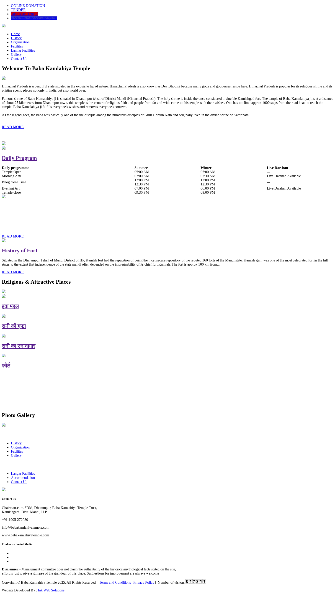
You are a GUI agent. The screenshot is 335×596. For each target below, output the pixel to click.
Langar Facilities (23, 50)
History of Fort (19, 250)
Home (15, 34)
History (16, 38)
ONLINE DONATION (28, 6)
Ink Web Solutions (51, 590)
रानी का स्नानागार (18, 346)
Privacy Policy (143, 582)
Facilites (17, 46)
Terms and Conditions (115, 582)
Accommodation (23, 478)
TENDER (18, 10)
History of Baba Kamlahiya (34, 207)
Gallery (16, 54)
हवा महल (10, 306)
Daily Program (19, 158)
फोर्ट (6, 366)
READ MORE (13, 127)
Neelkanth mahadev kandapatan (34, 18)
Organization (20, 42)
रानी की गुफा (14, 326)
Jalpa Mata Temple (24, 14)
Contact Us (19, 59)
